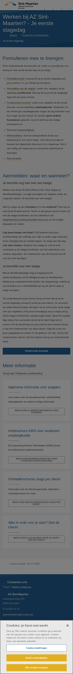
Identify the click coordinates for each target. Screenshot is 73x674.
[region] (36, 647)
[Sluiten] (67, 625)
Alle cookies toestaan (36, 667)
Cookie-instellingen (36, 648)
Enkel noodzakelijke (36, 658)
